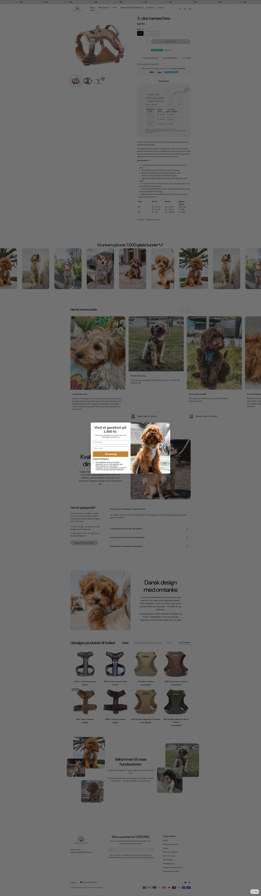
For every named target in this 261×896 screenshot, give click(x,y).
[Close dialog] (167, 425)
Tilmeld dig (111, 454)
